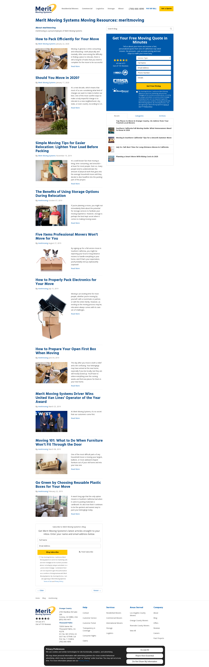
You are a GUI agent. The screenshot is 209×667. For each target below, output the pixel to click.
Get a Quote (166, 8)
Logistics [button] (100, 8)
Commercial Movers (114, 618)
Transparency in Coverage (89, 629)
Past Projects (158, 638)
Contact (86, 613)
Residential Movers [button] (70, 8)
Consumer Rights (89, 636)
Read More (75, 66)
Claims (85, 641)
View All (133, 630)
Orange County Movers (139, 620)
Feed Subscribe (87, 552)
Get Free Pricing (154, 86)
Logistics (109, 633)
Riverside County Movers (139, 625)
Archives (162, 116)
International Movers (114, 623)
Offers (155, 623)
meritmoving (43, 200)
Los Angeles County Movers (138, 614)
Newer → (97, 590)
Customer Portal (89, 623)
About (155, 613)
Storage (109, 628)
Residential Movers (113, 613)
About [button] (121, 8)
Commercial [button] (87, 8)
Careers (156, 633)
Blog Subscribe (52, 552)
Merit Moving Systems (47, 44)
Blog (155, 618)
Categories (139, 116)
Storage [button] (111, 8)
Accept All (144, 650)
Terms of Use (48, 581)
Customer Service (90, 618)
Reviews (156, 628)
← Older (40, 590)
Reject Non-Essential (145, 656)
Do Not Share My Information (144, 661)
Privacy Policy (59, 581)
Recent (116, 116)
